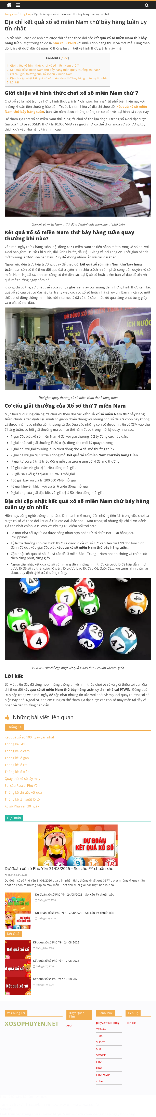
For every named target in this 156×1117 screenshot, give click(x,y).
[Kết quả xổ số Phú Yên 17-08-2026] (19, 961)
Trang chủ (11, 14)
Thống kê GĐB (15, 744)
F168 (99, 1062)
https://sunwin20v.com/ (72, 1114)
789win (101, 1029)
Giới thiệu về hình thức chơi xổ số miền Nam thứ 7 (43, 65)
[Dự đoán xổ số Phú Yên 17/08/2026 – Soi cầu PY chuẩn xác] (19, 913)
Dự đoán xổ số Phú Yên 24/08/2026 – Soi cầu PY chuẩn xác (74, 894)
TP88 (99, 1036)
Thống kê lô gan (17, 758)
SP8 (98, 1049)
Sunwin (5, 1109)
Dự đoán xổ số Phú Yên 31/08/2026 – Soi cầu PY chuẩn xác (59, 868)
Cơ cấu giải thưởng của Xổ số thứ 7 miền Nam (40, 74)
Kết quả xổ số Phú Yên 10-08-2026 (56, 979)
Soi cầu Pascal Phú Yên (22, 785)
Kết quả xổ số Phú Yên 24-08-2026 (56, 942)
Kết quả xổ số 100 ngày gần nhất (29, 737)
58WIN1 (101, 1055)
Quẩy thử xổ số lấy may (22, 778)
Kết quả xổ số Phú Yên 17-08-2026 (56, 961)
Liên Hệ (131, 1023)
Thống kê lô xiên (17, 771)
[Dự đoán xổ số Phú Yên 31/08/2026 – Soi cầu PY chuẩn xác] (78, 827)
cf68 (69, 1026)
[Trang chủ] (9, 5)
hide (65, 58)
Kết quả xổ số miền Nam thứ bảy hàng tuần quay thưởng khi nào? (53, 70)
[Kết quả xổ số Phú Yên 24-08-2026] (19, 943)
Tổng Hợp (25, 14)
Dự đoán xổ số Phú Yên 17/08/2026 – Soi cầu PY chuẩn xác (74, 913)
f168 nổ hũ (7, 1097)
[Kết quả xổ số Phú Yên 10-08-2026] (19, 979)
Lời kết (13, 82)
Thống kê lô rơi (16, 765)
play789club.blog (107, 1023)
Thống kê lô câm (17, 751)
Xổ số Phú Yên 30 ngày (22, 806)
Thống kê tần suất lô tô (22, 799)
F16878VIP (103, 1075)
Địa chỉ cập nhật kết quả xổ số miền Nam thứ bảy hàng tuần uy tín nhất (57, 78)
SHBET (100, 1042)
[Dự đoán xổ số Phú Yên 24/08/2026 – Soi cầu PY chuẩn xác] (19, 895)
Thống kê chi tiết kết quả (23, 792)
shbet (100, 1081)
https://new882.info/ (85, 1104)
